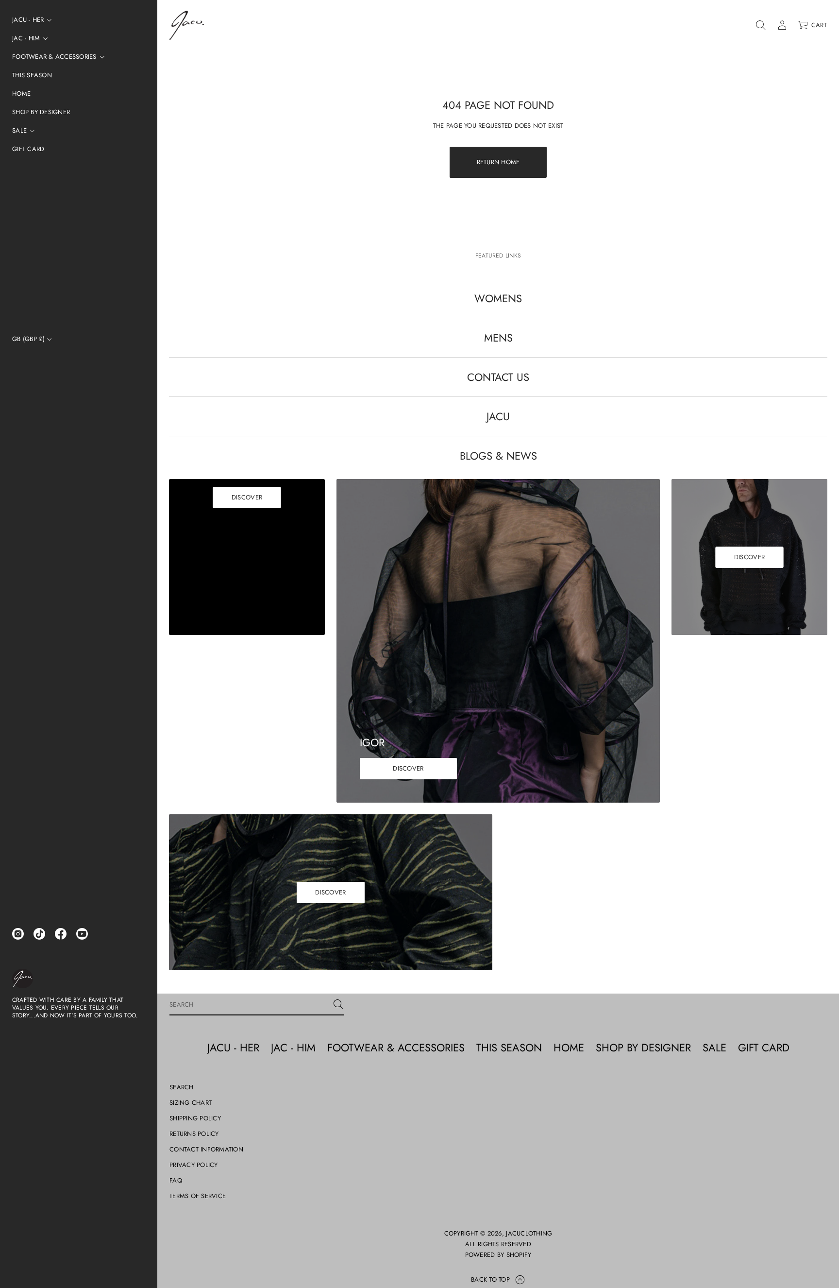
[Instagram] (18, 934)
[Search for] (338, 1004)
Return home (498, 162)
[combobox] (249, 1004)
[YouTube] (82, 934)
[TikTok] (39, 934)
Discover (247, 497)
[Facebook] (60, 934)
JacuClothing (529, 1233)
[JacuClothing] (22, 978)
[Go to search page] (761, 25)
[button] (761, 25)
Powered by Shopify (498, 1254)
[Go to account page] (782, 25)
